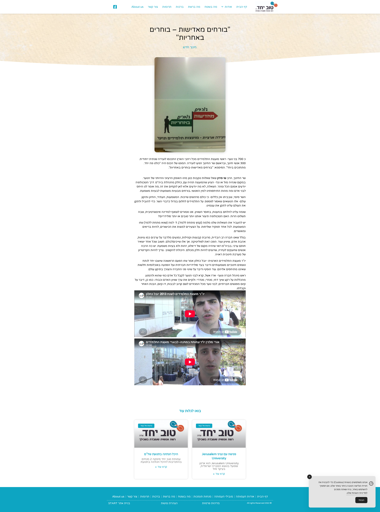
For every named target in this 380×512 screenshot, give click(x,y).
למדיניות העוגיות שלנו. (356, 493)
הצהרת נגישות (169, 503)
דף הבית (241, 6)
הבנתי (361, 500)
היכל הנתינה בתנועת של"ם (161, 454)
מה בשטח (211, 6)
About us (137, 6)
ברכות (180, 6)
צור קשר (153, 6)
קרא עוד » (219, 473)
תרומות (166, 6)
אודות (228, 6)
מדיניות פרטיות (211, 503)
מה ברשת (194, 6)
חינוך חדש (190, 47)
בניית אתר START (119, 503)
